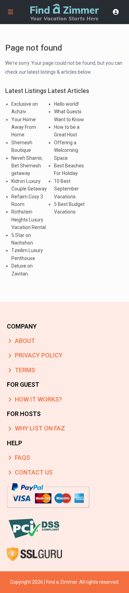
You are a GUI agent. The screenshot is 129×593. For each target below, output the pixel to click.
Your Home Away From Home (23, 127)
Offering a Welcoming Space (66, 150)
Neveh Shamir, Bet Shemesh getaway (27, 165)
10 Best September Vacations (66, 188)
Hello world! (66, 104)
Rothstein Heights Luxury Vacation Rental (28, 219)
